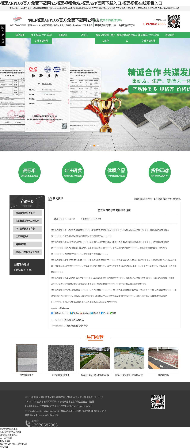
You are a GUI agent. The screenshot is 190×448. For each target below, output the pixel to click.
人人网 (106, 313)
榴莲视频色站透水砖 (25, 213)
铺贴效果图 (21, 244)
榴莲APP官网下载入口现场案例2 (129, 375)
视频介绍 (169, 35)
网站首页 (20, 35)
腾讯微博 (96, 313)
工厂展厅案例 (22, 236)
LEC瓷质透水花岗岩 (25, 228)
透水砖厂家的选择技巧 (74, 320)
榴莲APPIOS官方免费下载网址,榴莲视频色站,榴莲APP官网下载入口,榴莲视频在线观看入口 (81, 3)
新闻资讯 (62, 35)
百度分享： (61, 313)
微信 (114, 313)
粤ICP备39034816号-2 (39, 415)
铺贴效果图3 (163, 375)
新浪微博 (86, 313)
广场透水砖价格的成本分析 (76, 326)
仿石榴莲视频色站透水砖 (27, 221)
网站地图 (54, 415)
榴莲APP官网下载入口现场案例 (30, 252)
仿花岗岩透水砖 (26, 375)
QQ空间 (76, 313)
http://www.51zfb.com (60, 308)
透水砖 (84, 35)
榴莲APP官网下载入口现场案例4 (95, 375)
